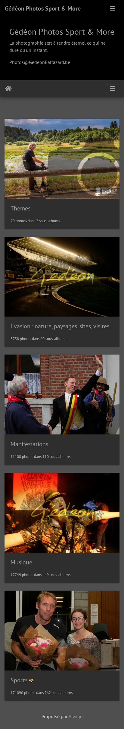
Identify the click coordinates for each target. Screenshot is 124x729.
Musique (21, 562)
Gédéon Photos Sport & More (43, 8)
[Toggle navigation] (112, 8)
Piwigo (76, 716)
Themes (20, 208)
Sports (19, 680)
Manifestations (29, 444)
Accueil (8, 88)
